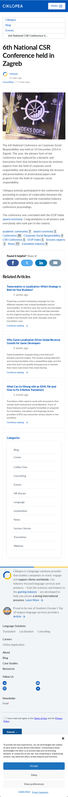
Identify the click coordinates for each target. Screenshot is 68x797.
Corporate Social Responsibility (43, 235)
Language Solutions (14, 626)
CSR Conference (14, 239)
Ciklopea (16, 6)
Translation (20, 537)
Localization (20, 511)
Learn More (32, 600)
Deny (34, 775)
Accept (34, 766)
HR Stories (20, 493)
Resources (9, 669)
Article (17, 616)
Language (19, 502)
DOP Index (35, 239)
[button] (63, 738)
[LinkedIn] (41, 263)
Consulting (8, 82)
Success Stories (22, 528)
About (6, 652)
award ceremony (12, 219)
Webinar (18, 546)
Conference (12, 235)
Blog (16, 450)
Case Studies (10, 663)
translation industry (34, 244)
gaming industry (27, 592)
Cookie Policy (24, 792)
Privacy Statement (40, 792)
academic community (17, 231)
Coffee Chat (20, 467)
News (13, 244)
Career (17, 457)
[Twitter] (27, 263)
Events (17, 485)
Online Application (13, 645)
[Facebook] (13, 263)
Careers (7, 639)
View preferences (34, 784)
